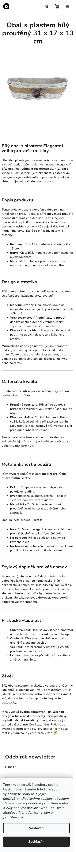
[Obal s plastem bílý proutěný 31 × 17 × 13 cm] (38, 89)
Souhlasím (36, 841)
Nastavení (36, 828)
